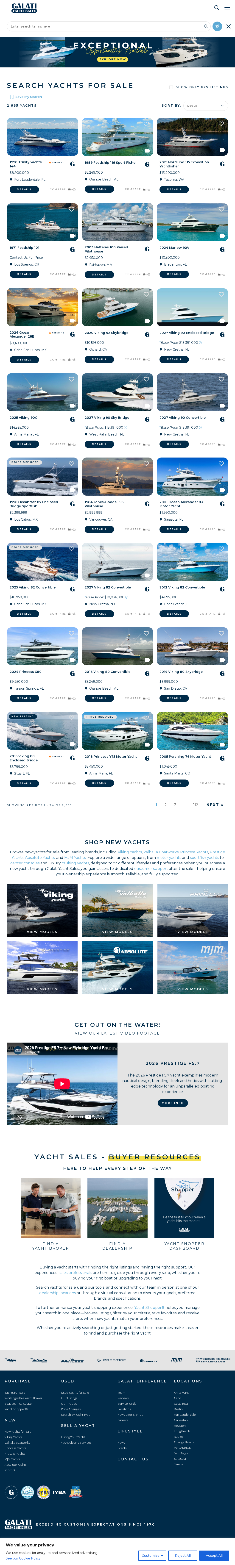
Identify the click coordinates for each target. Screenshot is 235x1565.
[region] (117, 1551)
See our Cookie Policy (23, 1558)
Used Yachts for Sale (75, 1392)
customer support (151, 868)
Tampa (178, 1464)
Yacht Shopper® (149, 1307)
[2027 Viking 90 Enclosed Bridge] (192, 307)
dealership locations (57, 1293)
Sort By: (171, 105)
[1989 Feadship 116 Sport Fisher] (117, 137)
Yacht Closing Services (76, 1442)
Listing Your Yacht (73, 1437)
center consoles (24, 863)
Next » (215, 805)
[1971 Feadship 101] (42, 222)
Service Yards (127, 1403)
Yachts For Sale (15, 1392)
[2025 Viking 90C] (42, 392)
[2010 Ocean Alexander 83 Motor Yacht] (192, 477)
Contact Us (133, 1459)
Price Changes (71, 1409)
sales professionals (75, 1273)
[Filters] (217, 26)
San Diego (181, 1453)
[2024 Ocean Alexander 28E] (42, 307)
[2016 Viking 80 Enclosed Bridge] (42, 731)
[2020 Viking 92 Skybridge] (117, 307)
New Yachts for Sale (18, 1431)
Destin (178, 1409)
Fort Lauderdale (185, 1414)
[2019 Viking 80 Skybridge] (192, 646)
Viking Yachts (130, 852)
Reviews (123, 1398)
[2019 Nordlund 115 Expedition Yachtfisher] (192, 137)
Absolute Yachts (40, 857)
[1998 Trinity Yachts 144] (42, 137)
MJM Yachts (75, 857)
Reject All (183, 1556)
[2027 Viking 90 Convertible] (192, 392)
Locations (124, 1409)
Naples (178, 1437)
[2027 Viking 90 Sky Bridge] (117, 392)
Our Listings (69, 1398)
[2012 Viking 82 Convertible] (192, 562)
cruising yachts (75, 863)
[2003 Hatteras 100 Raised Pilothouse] (117, 222)
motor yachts (169, 857)
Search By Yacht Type (75, 1414)
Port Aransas (182, 1448)
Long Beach (182, 1431)
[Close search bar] (228, 26)
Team (121, 1392)
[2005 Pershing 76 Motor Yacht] (192, 731)
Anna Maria (181, 1392)
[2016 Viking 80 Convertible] (117, 646)
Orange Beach (184, 1442)
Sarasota (180, 1459)
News (121, 1442)
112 (195, 805)
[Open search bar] (216, 7)
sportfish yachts (204, 857)
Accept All (214, 1556)
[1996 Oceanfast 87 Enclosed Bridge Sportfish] (42, 477)
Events (122, 1448)
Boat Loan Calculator (19, 1403)
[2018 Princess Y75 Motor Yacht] (117, 731)
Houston (180, 1425)
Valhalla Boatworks (161, 852)
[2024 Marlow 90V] (192, 222)
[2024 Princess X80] (42, 646)
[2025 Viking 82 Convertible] (42, 562)
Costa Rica (181, 1403)
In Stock (10, 1470)
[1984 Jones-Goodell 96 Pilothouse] (117, 477)
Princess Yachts (194, 852)
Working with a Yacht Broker (23, 1398)
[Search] (206, 26)
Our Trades (69, 1403)
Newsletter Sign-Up (130, 1414)
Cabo (177, 1398)
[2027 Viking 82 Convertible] (117, 562)
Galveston (181, 1420)
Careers (123, 1420)
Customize (150, 1556)
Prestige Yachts (15, 1453)
